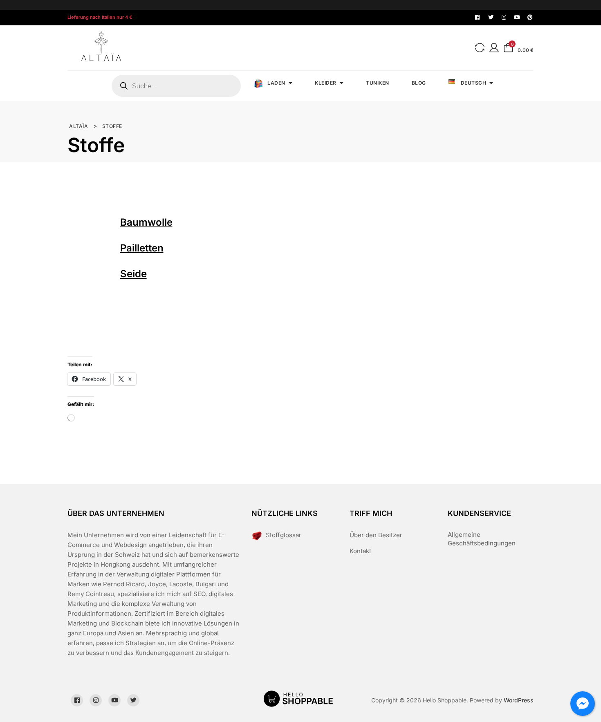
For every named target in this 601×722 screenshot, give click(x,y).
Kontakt (360, 551)
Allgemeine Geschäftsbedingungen (482, 539)
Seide (133, 274)
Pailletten (142, 248)
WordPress (519, 700)
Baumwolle (146, 222)
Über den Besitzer (376, 535)
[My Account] (494, 48)
